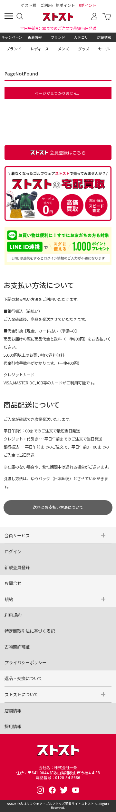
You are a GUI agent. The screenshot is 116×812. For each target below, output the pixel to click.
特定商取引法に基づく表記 (30, 631)
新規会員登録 (17, 567)
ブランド (58, 37)
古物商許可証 (17, 646)
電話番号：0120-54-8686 (58, 777)
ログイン (13, 551)
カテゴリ (81, 37)
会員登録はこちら (68, 152)
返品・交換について (23, 678)
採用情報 (13, 726)
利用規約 (13, 615)
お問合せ (13, 583)
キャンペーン (11, 37)
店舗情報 (104, 37)
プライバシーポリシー (25, 662)
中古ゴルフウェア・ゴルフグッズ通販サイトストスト (55, 803)
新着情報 (35, 37)
